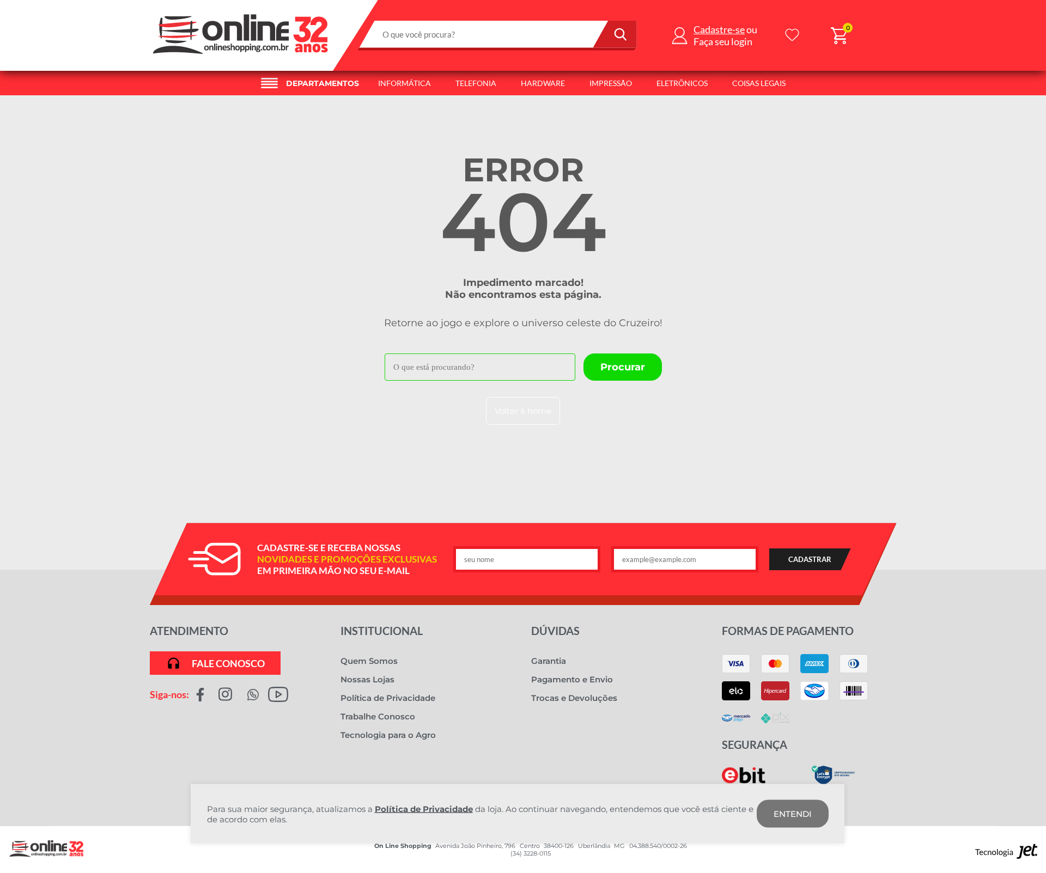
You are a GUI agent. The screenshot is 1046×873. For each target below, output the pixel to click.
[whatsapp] (253, 694)
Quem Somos (369, 661)
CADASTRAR (809, 559)
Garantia (548, 661)
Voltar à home (523, 411)
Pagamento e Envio (572, 679)
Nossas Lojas (367, 679)
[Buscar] (615, 34)
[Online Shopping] (241, 57)
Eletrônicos (682, 83)
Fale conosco (228, 663)
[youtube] (278, 694)
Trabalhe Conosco (377, 716)
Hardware (543, 83)
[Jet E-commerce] (1006, 854)
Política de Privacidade (387, 698)
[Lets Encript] (833, 782)
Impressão (610, 83)
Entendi (793, 814)
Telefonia (475, 83)
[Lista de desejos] (792, 35)
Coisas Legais (759, 83)
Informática (404, 83)
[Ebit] (743, 781)
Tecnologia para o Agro (388, 735)
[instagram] (225, 694)
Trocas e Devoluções (574, 698)
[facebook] (200, 694)
